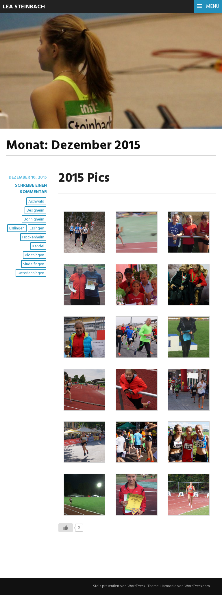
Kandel (38, 246)
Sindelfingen (33, 264)
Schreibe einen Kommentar (31, 188)
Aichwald (36, 201)
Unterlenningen (31, 273)
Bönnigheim (34, 219)
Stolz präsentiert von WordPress (119, 586)
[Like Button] (65, 527)
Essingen (37, 228)
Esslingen (17, 228)
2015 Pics (84, 178)
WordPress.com (197, 586)
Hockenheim (33, 237)
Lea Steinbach (24, 7)
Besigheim (35, 210)
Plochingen (34, 255)
